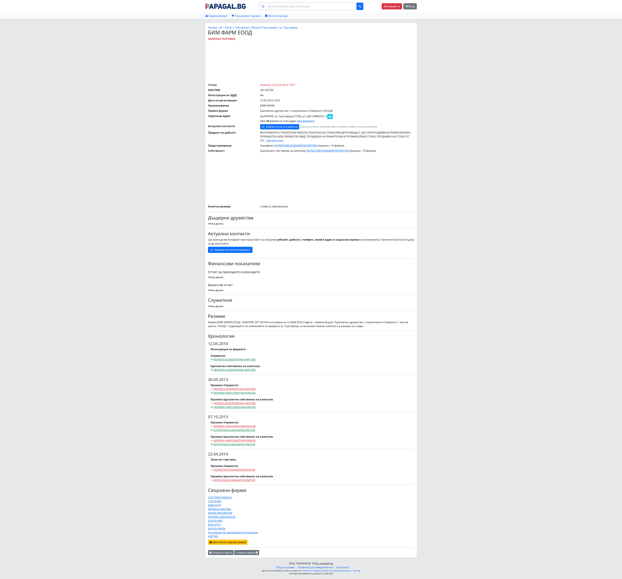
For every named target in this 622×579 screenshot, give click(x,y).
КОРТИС (213, 536)
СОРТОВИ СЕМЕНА (220, 497)
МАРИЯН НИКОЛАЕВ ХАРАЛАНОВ (234, 393)
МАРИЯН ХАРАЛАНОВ (221, 517)
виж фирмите (305, 121)
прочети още (274, 140)
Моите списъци (277, 16)
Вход (411, 6)
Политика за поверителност (316, 567)
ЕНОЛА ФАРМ (216, 528)
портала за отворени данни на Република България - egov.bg (331, 570)
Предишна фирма (221, 552)
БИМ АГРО (214, 505)
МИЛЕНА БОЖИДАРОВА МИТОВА (235, 359)
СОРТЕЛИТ (214, 501)
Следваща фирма (246, 552)
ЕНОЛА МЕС (215, 521)
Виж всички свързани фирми (229, 542)
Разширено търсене (247, 16)
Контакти (343, 567)
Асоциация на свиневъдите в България (233, 532)
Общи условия (285, 567)
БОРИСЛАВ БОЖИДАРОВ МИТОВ (296, 145)
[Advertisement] (311, 61)
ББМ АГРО (214, 525)
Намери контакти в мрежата (281, 126)
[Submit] (263, 6)
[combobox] (307, 6)
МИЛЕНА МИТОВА (219, 509)
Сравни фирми (217, 16)
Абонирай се (392, 6)
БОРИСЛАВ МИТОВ (220, 513)
